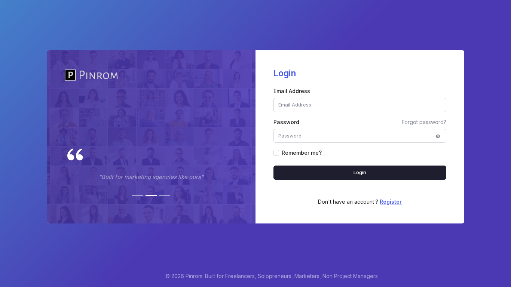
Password (286, 122)
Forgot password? (424, 122)
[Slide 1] (137, 195)
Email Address (291, 91)
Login (360, 172)
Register (391, 201)
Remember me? (302, 152)
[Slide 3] (164, 195)
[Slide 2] (151, 195)
